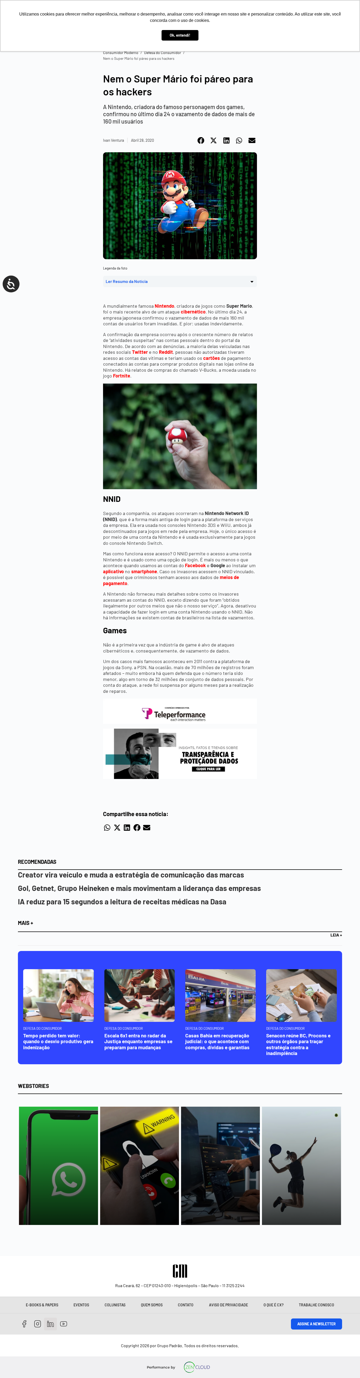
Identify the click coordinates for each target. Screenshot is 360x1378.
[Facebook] (24, 1324)
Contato (185, 1305)
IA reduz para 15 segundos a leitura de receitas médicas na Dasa (122, 901)
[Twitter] (50, 1324)
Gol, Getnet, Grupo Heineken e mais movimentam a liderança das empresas (139, 888)
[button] (201, 140)
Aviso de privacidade (228, 1305)
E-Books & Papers (42, 1305)
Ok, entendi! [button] (180, 35)
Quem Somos (152, 1305)
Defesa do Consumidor (162, 52)
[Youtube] (63, 1324)
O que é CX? (274, 1305)
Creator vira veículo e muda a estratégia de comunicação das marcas (131, 874)
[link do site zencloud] (197, 1367)
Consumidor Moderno (120, 52)
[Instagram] (37, 1324)
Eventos (81, 1305)
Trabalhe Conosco (316, 1305)
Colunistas (115, 1305)
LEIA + (336, 934)
